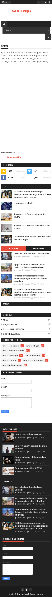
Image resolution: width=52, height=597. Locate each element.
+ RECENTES (13, 248)
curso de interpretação (10, 355)
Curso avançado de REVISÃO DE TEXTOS (28, 468)
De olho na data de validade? (23, 203)
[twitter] (45, 2)
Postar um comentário (13, 157)
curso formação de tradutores (12, 365)
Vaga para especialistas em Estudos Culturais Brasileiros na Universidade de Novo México (29, 266)
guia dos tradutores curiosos (13, 329)
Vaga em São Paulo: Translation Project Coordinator (32, 253)
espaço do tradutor (10, 324)
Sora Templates (22, 594)
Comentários (38, 248)
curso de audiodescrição (10, 346)
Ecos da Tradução (21, 11)
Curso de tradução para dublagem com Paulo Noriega (30, 458)
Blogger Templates (36, 594)
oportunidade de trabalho (12, 334)
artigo (5, 320)
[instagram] (49, 2)
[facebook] (42, 2)
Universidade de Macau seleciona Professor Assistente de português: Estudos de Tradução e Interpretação (30, 278)
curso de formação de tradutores (13, 350)
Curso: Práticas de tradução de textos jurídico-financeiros (31, 447)
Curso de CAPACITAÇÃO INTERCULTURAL (28, 434)
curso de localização (9, 360)
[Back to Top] (30, 589)
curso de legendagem (33, 355)
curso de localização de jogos (33, 360)
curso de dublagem (32, 346)
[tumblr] (38, 2)
